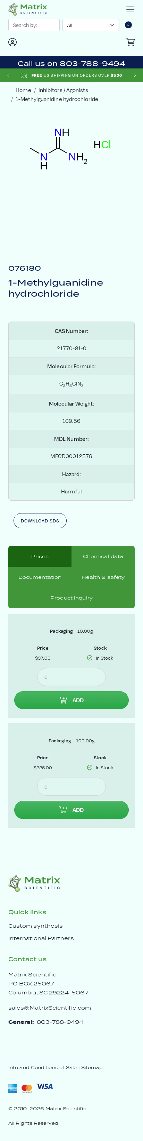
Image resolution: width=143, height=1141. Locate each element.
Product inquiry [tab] (71, 598)
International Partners (41, 938)
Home (23, 90)
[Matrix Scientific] (27, 9)
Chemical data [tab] (103, 556)
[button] (135, 75)
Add (78, 700)
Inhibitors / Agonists (63, 90)
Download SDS (40, 520)
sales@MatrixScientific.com (49, 1007)
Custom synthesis (35, 925)
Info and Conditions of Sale (42, 1067)
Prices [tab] (40, 556)
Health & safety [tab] (103, 577)
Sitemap (92, 1067)
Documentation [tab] (40, 577)
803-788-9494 (60, 1022)
